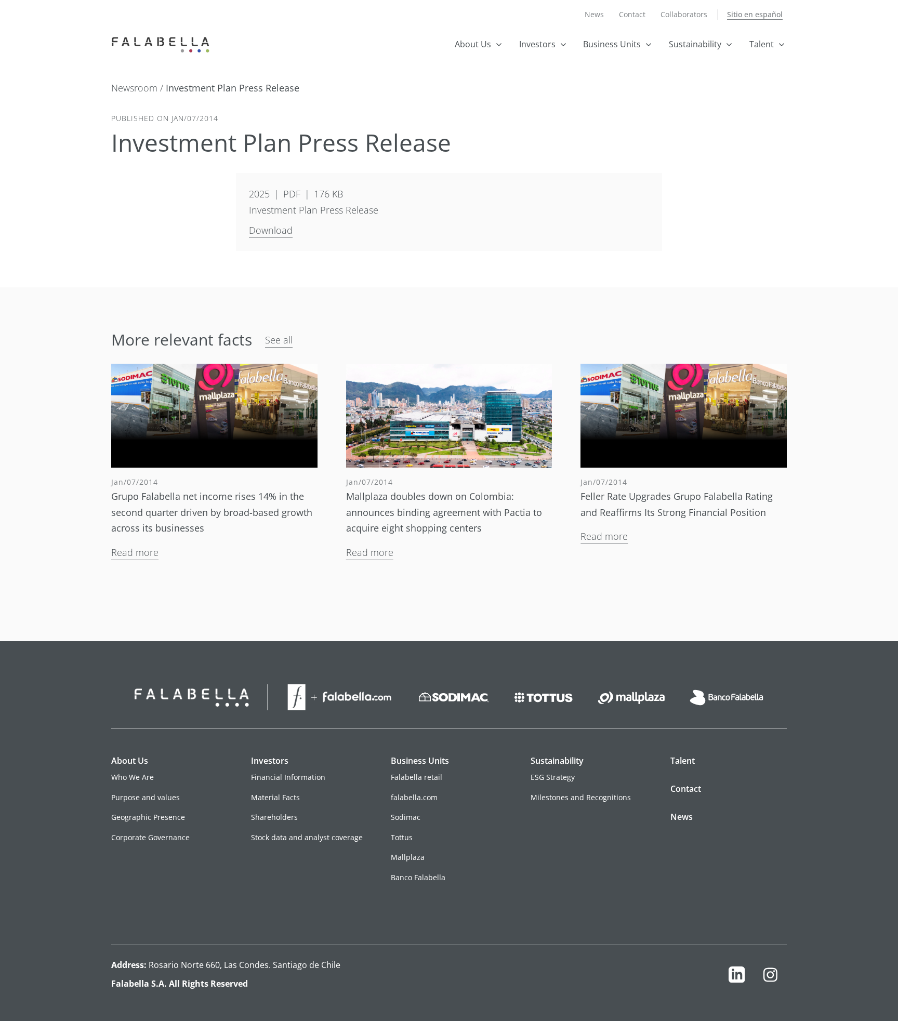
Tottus (402, 837)
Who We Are (132, 777)
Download (271, 230)
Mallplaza (408, 857)
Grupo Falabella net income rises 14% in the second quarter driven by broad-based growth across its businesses (211, 512)
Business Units (612, 44)
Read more (135, 552)
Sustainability (695, 44)
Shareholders (274, 817)
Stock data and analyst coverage (307, 837)
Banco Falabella (418, 877)
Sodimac (405, 817)
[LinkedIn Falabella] (737, 977)
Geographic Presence (148, 817)
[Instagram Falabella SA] (770, 977)
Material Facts (275, 797)
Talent (761, 44)
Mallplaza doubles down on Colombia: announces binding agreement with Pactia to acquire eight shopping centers (444, 512)
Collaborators (684, 14)
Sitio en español (755, 14)
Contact (632, 14)
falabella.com (414, 797)
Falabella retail (416, 777)
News (594, 14)
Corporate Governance (150, 837)
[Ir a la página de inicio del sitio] (163, 43)
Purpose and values (145, 797)
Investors (537, 44)
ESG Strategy (553, 777)
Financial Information (288, 777)
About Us (473, 44)
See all (279, 340)
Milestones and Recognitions (581, 797)
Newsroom (135, 88)
